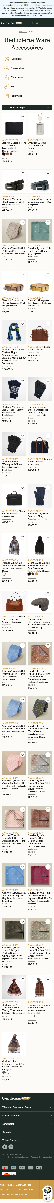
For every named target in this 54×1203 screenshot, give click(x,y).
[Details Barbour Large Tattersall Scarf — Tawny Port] (14, 987)
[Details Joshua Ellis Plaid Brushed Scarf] (14, 545)
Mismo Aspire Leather (40, 348)
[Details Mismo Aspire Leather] (40, 332)
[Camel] (36, 573)
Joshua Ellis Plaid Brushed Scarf (12, 564)
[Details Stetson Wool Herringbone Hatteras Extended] (40, 602)
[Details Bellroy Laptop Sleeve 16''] (14, 125)
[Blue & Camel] (3, 573)
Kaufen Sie (21, 5)
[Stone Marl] (11, 573)
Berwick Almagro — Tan (38, 302)
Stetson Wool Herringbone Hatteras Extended (39, 622)
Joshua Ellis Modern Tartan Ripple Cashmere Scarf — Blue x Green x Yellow (14, 353)
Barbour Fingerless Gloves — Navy (38, 515)
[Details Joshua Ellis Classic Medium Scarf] (40, 987)
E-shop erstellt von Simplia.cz (18, 1157)
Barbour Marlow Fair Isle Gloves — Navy (13, 408)
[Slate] (11, 153)
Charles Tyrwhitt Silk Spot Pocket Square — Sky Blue (14, 895)
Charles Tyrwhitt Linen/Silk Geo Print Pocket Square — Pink (13, 838)
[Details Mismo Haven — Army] (14, 602)
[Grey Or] (7, 1072)
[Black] (3, 153)
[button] (22, 117)
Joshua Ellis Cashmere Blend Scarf (14, 1063)
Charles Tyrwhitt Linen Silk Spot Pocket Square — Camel (37, 839)
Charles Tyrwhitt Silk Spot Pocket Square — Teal (39, 251)
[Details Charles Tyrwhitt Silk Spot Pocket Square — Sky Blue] (14, 875)
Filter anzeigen (17, 107)
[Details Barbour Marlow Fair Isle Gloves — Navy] (14, 389)
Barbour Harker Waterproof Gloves (12, 463)
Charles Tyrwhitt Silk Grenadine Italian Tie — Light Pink (14, 783)
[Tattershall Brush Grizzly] (32, 1015)
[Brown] (32, 573)
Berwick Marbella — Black (13, 200)
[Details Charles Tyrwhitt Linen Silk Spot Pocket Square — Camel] (40, 818)
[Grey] (3, 1072)
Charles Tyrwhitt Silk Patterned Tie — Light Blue (14, 674)
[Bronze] (7, 153)
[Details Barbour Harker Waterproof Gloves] (14, 444)
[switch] (47, 1198)
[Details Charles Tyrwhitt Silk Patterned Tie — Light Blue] (14, 654)
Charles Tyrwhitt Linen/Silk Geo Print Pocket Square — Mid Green (39, 951)
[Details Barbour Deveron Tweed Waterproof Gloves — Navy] (40, 389)
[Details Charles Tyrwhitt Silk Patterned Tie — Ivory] (14, 231)
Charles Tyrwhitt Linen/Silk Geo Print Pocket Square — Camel (39, 675)
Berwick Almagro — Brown (12, 302)
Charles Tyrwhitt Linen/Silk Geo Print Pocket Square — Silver (39, 784)
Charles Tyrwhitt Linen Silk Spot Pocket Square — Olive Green (11, 951)
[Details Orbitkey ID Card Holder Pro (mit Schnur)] (40, 125)
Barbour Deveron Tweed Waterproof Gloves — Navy (38, 409)
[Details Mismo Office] (14, 496)
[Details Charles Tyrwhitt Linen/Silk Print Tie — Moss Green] (40, 708)
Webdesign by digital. (41, 1157)
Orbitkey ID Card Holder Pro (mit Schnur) (37, 145)
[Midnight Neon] (7, 573)
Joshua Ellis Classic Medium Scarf (39, 1006)
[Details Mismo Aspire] (40, 444)
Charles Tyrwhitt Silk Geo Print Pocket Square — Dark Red (39, 895)
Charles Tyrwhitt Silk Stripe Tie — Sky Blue (14, 727)
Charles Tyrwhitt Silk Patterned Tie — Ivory (14, 250)
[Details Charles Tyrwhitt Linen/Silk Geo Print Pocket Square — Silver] (40, 763)
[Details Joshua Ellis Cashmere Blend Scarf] (14, 1044)
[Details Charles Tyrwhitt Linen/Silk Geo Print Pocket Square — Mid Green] (40, 930)
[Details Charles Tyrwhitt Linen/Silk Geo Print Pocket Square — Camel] (40, 654)
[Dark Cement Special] (29, 1015)
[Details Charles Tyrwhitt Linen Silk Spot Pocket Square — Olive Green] (14, 930)
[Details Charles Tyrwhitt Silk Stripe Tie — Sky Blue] (14, 708)
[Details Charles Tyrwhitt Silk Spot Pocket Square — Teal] (40, 231)
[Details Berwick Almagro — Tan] (40, 283)
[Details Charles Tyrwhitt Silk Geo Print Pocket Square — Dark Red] (40, 875)
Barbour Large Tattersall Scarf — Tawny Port (11, 1007)
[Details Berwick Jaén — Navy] (40, 181)
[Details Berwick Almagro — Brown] (14, 283)
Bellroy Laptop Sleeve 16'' (14, 144)
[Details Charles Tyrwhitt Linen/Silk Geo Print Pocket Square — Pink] (14, 818)
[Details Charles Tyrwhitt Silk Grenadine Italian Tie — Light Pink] (14, 763)
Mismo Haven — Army (14, 618)
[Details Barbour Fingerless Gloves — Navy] (40, 496)
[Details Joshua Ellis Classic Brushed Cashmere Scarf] (40, 545)
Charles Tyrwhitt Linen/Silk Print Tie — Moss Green (39, 728)
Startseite (23, 31)
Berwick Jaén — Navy (39, 199)
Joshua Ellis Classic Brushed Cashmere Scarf (39, 565)
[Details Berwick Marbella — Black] (14, 181)
